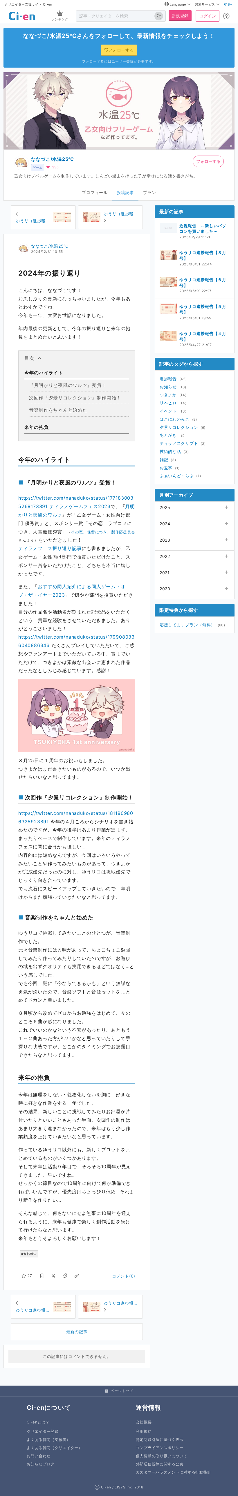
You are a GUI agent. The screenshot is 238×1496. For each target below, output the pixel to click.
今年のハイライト (43, 373)
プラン (149, 192)
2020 (165, 588)
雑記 (164, 459)
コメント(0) (123, 1275)
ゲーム (38, 167)
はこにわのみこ (175, 419)
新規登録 (180, 15)
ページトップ (122, 1390)
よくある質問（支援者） (49, 1440)
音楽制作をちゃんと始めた (58, 410)
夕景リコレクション (179, 427)
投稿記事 (125, 192)
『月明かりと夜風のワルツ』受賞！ (68, 385)
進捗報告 (168, 378)
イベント (168, 410)
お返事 (166, 467)
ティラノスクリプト (179, 443)
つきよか (168, 394)
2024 (165, 523)
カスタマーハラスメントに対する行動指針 (173, 1472)
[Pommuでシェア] (65, 1275)
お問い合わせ (39, 1456)
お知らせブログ (41, 1464)
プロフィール (94, 192)
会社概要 (144, 1422)
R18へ (228, 4)
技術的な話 (170, 451)
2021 (165, 572)
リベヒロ (168, 402)
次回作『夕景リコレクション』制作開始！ (75, 398)
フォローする (208, 161)
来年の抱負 (36, 427)
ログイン (207, 15)
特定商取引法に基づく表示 (159, 1440)
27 (29, 1275)
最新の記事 (77, 1331)
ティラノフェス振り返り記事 (50, 548)
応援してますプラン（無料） (187, 624)
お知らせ (168, 386)
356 (55, 167)
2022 (165, 556)
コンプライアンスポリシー (159, 1448)
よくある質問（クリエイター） (54, 1448)
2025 (165, 507)
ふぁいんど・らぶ (177, 475)
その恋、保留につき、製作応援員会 (103, 532)
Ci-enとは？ (38, 1422)
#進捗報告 (29, 1254)
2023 (165, 540)
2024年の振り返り (49, 273)
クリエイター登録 (43, 1431)
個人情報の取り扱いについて (161, 1456)
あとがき (168, 435)
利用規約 (144, 1431)
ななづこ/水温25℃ (52, 159)
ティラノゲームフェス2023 (80, 506)
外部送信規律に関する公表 (159, 1464)
